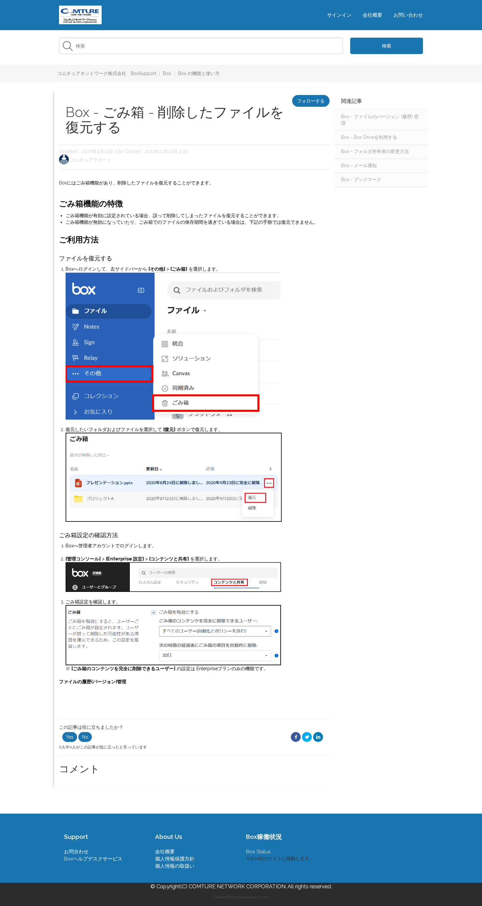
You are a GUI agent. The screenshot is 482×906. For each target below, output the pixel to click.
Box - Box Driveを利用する (369, 137)
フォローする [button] (311, 101)
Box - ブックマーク (361, 179)
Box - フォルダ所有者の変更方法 (375, 151)
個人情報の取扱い (174, 866)
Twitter (307, 737)
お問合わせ (76, 852)
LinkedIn (318, 737)
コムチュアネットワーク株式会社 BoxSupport (106, 73)
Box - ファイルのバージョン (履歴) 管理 (380, 120)
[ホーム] (80, 14)
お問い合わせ (408, 15)
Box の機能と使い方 (199, 73)
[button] (69, 737)
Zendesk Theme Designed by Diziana (241, 897)
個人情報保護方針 (174, 859)
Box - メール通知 (359, 165)
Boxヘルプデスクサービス (93, 859)
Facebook (296, 737)
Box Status (258, 852)
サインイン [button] (339, 15)
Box (167, 73)
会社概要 (372, 15)
